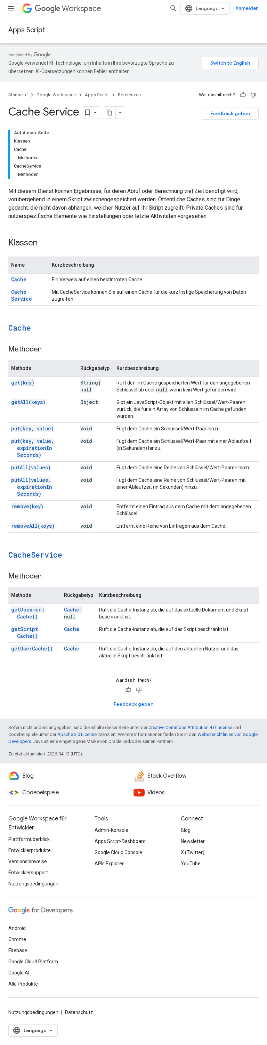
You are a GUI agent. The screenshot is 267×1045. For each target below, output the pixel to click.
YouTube (191, 863)
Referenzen (129, 94)
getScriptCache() (24, 632)
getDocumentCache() (27, 613)
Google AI (18, 972)
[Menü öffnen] (11, 8)
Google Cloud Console (118, 852)
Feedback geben (230, 113)
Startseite (17, 94)
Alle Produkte (23, 984)
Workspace (81, 8)
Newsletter (193, 841)
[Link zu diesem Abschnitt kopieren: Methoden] (49, 350)
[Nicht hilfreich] (253, 95)
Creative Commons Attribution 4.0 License (190, 727)
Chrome (17, 939)
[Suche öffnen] (173, 8)
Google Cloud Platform (33, 961)
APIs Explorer (109, 863)
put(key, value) (32, 428)
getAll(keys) (28, 402)
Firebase (17, 950)
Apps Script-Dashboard (120, 841)
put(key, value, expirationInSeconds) (32, 448)
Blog (186, 830)
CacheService (21, 295)
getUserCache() (32, 648)
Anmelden (247, 8)
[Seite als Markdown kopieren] (109, 113)
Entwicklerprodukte (29, 850)
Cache (18, 279)
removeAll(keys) (33, 525)
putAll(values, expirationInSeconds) (31, 487)
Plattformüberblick (29, 839)
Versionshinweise (27, 861)
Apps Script (26, 30)
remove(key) (27, 506)
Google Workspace (56, 94)
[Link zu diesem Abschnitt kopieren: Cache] (40, 328)
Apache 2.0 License (77, 734)
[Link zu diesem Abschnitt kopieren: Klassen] (44, 243)
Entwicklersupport (28, 872)
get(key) (22, 382)
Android (17, 928)
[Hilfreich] (243, 95)
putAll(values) (31, 467)
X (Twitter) (192, 852)
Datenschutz (79, 1012)
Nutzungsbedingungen (33, 883)
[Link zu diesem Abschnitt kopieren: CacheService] (71, 555)
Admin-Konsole (111, 830)
